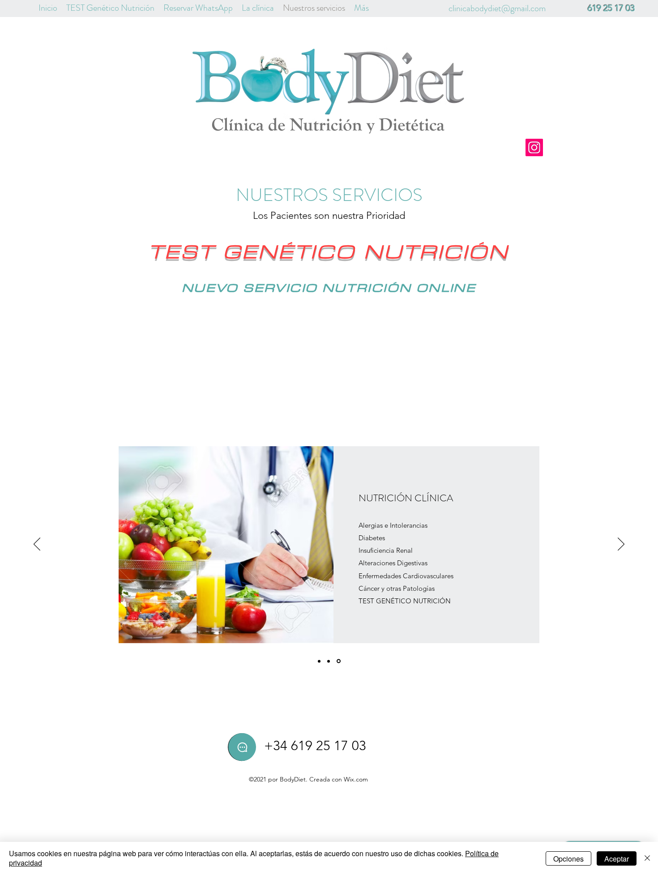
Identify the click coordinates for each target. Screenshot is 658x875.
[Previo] (37, 545)
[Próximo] (621, 545)
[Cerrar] (647, 858)
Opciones (568, 859)
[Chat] (242, 747)
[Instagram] (534, 147)
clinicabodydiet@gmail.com (497, 8)
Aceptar (616, 859)
